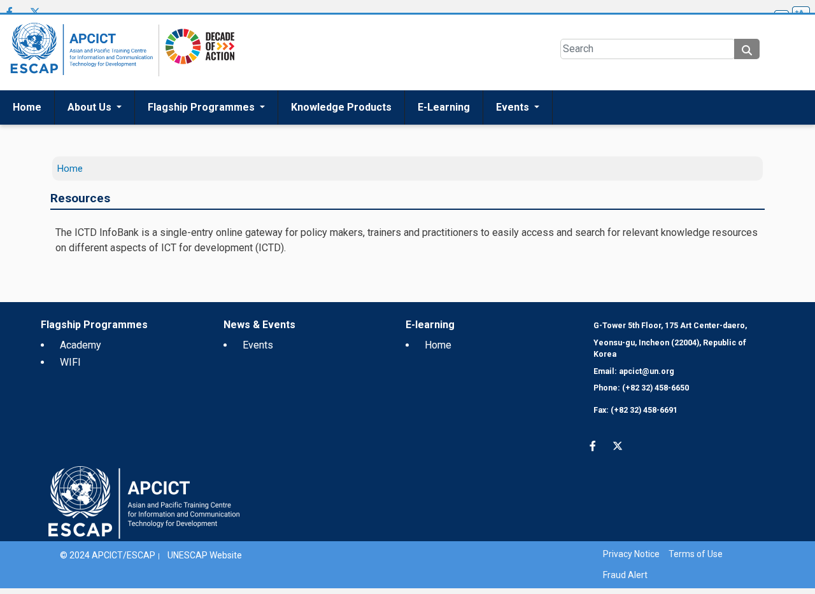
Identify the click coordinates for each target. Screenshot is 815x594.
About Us (90, 119)
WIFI (70, 374)
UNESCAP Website (204, 567)
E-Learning (444, 119)
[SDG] (196, 63)
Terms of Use (696, 565)
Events (514, 119)
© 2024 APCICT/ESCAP (107, 567)
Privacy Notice (631, 565)
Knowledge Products (341, 119)
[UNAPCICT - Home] (143, 513)
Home (27, 119)
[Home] (79, 64)
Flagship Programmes (202, 119)
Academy (80, 356)
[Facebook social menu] (9, 14)
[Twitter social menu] (35, 14)
